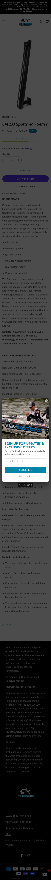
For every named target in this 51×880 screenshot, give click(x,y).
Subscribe (25, 469)
